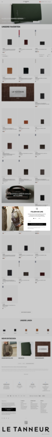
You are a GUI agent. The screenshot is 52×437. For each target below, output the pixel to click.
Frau (35, 218)
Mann (39, 218)
